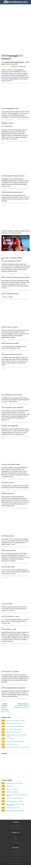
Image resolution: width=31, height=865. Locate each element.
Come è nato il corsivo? (11, 744)
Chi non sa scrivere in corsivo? (13, 732)
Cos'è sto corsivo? (10, 738)
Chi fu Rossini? (9, 786)
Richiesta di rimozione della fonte (9, 119)
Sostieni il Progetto (15, 854)
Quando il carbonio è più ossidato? (14, 783)
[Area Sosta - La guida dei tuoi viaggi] (15, 3)
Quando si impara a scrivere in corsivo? (15, 720)
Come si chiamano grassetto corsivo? (15, 741)
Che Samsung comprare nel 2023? (14, 801)
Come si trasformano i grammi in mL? (5, 709)
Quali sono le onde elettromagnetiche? (15, 810)
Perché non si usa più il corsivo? (13, 723)
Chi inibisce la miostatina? (12, 791)
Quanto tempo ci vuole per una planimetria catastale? (16, 795)
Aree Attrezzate (15, 842)
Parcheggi (15, 836)
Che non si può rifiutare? (12, 789)
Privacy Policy (15, 857)
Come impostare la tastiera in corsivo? (15, 726)
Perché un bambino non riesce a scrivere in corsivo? (16, 735)
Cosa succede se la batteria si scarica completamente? (15, 805)
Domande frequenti (15, 851)
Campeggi (15, 839)
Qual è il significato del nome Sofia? (14, 798)
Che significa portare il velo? (13, 807)
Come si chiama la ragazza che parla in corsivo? (17, 747)
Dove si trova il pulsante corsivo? (14, 729)
